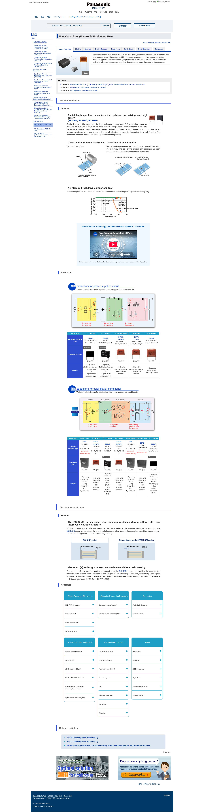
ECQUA (90, 338)
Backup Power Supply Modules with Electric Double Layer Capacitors (42, 103)
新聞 (111, 12)
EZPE (84, 442)
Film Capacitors (59, 17)
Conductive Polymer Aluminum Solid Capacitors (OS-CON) (43, 59)
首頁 (36, 17)
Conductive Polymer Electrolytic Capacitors (40, 42)
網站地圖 (43, 796)
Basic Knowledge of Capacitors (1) (82, 738)
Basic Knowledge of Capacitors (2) (82, 742)
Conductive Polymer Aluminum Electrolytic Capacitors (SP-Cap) (41, 47)
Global (167, 2)
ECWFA (73, 120)
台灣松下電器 (51, 798)
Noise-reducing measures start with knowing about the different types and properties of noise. (109, 745)
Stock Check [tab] (128, 49)
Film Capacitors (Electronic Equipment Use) (85, 17)
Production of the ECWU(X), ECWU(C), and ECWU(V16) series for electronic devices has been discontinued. (107, 85)
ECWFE (92, 120)
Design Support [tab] (101, 49)
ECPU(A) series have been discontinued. (84, 90)
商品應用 (88, 12)
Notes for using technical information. (157, 42)
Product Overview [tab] (64, 49)
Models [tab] (78, 49)
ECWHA (151, 338)
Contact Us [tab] (159, 49)
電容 (48, 17)
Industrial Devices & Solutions (39, 2)
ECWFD (83, 120)
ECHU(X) (71, 531)
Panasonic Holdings (63, 798)
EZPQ (142, 443)
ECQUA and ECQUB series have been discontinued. (88, 87)
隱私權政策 (58, 796)
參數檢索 (123, 26)
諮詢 (117, 12)
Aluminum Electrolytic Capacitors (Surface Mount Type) (42, 87)
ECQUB (105, 338)
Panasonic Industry (39, 798)
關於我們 (36, 796)
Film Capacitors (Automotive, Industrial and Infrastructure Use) (42, 135)
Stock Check (144, 26)
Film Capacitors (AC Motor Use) (42, 129)
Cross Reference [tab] (144, 49)
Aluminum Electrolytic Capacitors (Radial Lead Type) (42, 93)
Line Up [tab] (88, 49)
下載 (96, 12)
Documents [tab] (115, 49)
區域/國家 (167, 795)
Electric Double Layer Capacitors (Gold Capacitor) (42, 98)
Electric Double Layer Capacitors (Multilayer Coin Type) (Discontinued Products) (43, 110)
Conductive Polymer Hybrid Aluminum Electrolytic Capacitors (43, 65)
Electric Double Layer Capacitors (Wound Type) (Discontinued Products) (42, 117)
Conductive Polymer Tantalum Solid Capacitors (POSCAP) (42, 53)
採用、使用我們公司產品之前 (149, 784)
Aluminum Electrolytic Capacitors (40, 70)
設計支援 (103, 12)
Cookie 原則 (152, 2)
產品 (80, 12)
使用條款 (50, 796)
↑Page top (166, 752)
